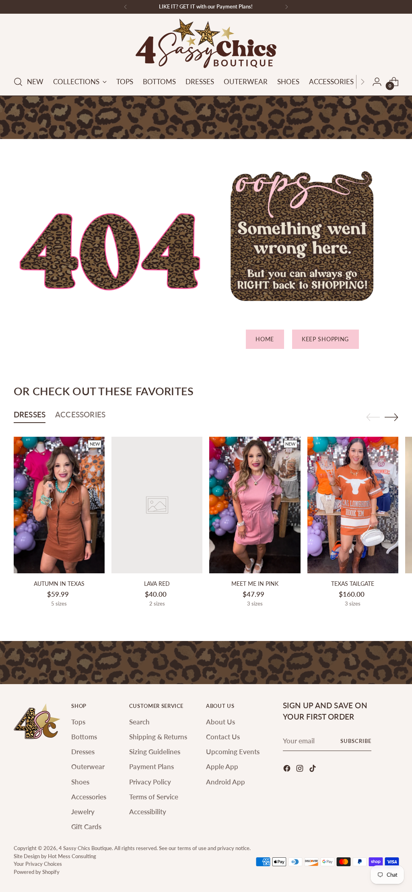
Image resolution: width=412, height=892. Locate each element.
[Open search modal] (18, 82)
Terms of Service (153, 796)
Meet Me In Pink (254, 583)
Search (139, 722)
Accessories (88, 796)
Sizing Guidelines (154, 751)
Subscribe (355, 741)
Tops (78, 722)
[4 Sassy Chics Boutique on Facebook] (288, 769)
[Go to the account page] (377, 82)
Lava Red (157, 583)
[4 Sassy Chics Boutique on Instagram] (300, 769)
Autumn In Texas (59, 583)
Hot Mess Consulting (72, 856)
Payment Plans (151, 766)
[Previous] (125, 7)
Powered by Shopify (37, 872)
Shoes (80, 782)
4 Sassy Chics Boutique (85, 848)
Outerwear (88, 766)
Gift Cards (86, 826)
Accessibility (147, 811)
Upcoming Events (233, 751)
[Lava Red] (156, 505)
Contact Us (223, 736)
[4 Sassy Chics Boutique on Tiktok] (313, 769)
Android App (225, 782)
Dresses (83, 751)
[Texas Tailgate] (352, 505)
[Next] (286, 7)
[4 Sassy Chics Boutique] (206, 43)
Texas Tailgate (352, 583)
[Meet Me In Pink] (254, 505)
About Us (220, 722)
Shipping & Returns (158, 736)
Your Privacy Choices (38, 864)
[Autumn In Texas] (59, 505)
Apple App (222, 766)
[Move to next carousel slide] (391, 417)
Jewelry (83, 811)
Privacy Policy (150, 782)
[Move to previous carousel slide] (373, 417)
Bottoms (84, 736)
